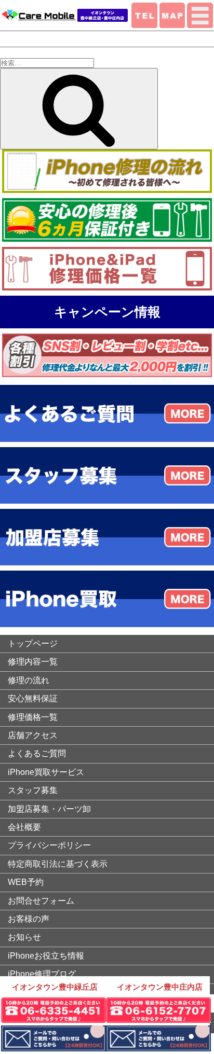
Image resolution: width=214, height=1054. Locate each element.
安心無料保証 (33, 698)
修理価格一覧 (33, 717)
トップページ (33, 643)
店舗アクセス (33, 735)
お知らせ (24, 937)
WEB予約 (26, 882)
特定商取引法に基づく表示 (58, 863)
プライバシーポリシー (49, 845)
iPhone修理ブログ (42, 973)
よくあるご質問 (37, 753)
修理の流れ (28, 680)
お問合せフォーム (41, 900)
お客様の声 (28, 918)
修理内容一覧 (33, 661)
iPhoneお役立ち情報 (46, 955)
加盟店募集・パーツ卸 (49, 809)
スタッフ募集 (33, 790)
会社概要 (24, 827)
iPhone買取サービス (46, 772)
